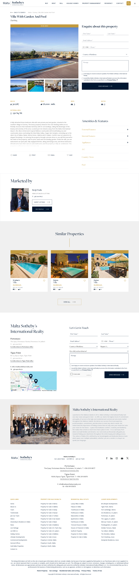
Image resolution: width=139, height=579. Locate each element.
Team (12, 510)
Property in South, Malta (48, 543)
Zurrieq (35, 12)
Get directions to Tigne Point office (21, 361)
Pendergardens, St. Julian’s (109, 525)
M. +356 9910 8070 (16, 369)
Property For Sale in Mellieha (49, 534)
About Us (13, 507)
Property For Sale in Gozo (48, 537)
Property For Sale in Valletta (49, 507)
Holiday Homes (15, 534)
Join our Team (80, 459)
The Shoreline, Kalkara (108, 534)
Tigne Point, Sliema (107, 507)
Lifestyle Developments (17, 537)
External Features (105, 129)
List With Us (70, 459)
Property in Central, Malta (48, 540)
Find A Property (42, 571)
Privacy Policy (86, 571)
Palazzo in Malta (76, 507)
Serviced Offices (15, 543)
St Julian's (16, 280)
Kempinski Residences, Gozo (110, 540)
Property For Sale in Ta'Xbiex (49, 516)
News (12, 525)
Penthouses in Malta (77, 513)
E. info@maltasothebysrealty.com (21, 367)
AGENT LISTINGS (39, 202)
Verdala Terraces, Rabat (108, 528)
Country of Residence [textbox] (76, 346)
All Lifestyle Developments (109, 504)
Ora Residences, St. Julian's (109, 513)
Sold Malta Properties (17, 546)
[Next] (45, 267)
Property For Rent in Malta (79, 534)
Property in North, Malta (48, 546)
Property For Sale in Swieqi (49, 510)
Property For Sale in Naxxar (49, 513)
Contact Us (13, 549)
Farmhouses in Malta (77, 522)
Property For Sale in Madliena (50, 525)
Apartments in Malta (77, 519)
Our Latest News (59, 459)
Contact (119, 3)
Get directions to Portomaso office (21, 347)
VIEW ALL (67, 302)
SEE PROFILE (40, 209)
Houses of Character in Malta (80, 528)
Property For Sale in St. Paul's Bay (51, 528)
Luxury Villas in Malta (77, 504)
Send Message (103, 86)
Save (70, 155)
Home (12, 504)
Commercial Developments (18, 540)
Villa (15, 282)
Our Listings (53, 571)
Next (76, 52)
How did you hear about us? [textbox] (78, 351)
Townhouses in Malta (77, 510)
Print (34, 155)
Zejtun (55, 280)
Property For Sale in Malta (79, 537)
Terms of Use (97, 571)
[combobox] (86, 47)
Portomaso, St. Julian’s (108, 516)
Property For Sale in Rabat (49, 522)
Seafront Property (76, 531)
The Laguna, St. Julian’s (108, 519)
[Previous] (13, 267)
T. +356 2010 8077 (37, 196)
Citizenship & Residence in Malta (20, 522)
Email (53, 155)
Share (15, 155)
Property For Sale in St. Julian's (50, 531)
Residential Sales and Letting (70, 571)
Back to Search (19, 12)
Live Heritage (14, 528)
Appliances (105, 142)
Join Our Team (14, 516)
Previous (13, 52)
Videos (12, 519)
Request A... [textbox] (104, 346)
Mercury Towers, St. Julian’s (109, 522)
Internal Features (105, 136)
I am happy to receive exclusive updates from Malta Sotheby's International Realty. (105, 74)
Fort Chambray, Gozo (107, 537)
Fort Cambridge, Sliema (108, 510)
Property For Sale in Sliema (49, 504)
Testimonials (14, 513)
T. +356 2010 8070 (16, 358)
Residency (109, 3)
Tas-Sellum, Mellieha (107, 531)
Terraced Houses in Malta (79, 525)
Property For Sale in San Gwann (50, 519)
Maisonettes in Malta (77, 516)
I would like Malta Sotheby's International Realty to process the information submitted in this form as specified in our (105, 79)
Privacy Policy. (111, 80)
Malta (29, 12)
